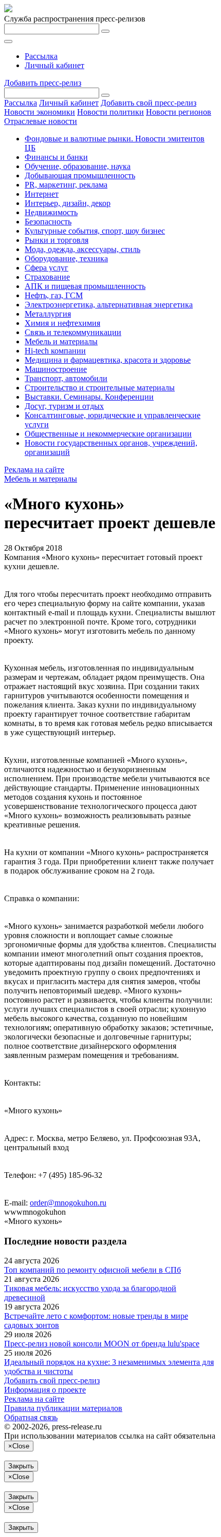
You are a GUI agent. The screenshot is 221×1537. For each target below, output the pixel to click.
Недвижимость (51, 212)
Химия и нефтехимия (62, 323)
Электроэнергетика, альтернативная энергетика (109, 304)
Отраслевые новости (40, 121)
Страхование (47, 277)
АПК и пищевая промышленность (85, 286)
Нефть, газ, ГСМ (54, 295)
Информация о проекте (45, 1389)
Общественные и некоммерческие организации (108, 433)
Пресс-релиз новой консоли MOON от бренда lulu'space (101, 1343)
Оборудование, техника (66, 258)
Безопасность (48, 221)
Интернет (42, 194)
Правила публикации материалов (63, 1408)
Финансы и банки (56, 157)
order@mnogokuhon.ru (68, 1202)
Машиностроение (56, 369)
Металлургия (48, 313)
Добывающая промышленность (80, 175)
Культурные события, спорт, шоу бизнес (95, 230)
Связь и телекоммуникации (73, 332)
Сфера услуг (46, 267)
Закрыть (21, 1466)
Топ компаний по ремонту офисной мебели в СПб (92, 1269)
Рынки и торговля (56, 240)
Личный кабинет (54, 65)
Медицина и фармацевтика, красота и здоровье (108, 360)
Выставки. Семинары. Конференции (89, 396)
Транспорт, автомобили (66, 378)
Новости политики (110, 112)
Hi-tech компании (55, 350)
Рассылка (41, 56)
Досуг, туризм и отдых (64, 406)
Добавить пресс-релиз (42, 82)
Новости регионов (178, 112)
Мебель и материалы (61, 341)
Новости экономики (39, 112)
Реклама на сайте (34, 469)
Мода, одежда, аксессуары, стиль (82, 249)
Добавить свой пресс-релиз (148, 102)
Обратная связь (31, 1417)
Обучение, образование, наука (78, 166)
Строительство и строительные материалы (100, 387)
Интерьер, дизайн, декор (67, 203)
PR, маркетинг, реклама (66, 184)
